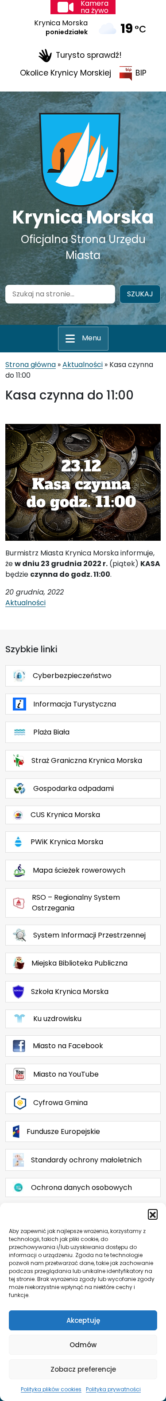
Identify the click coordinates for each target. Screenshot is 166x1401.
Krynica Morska (83, 217)
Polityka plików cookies (51, 1389)
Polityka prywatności (113, 1389)
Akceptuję (83, 1320)
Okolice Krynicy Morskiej (65, 73)
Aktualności (82, 364)
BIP (141, 73)
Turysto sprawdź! (89, 55)
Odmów (83, 1344)
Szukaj (140, 294)
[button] (152, 1213)
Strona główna (30, 364)
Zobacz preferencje (83, 1369)
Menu (91, 338)
